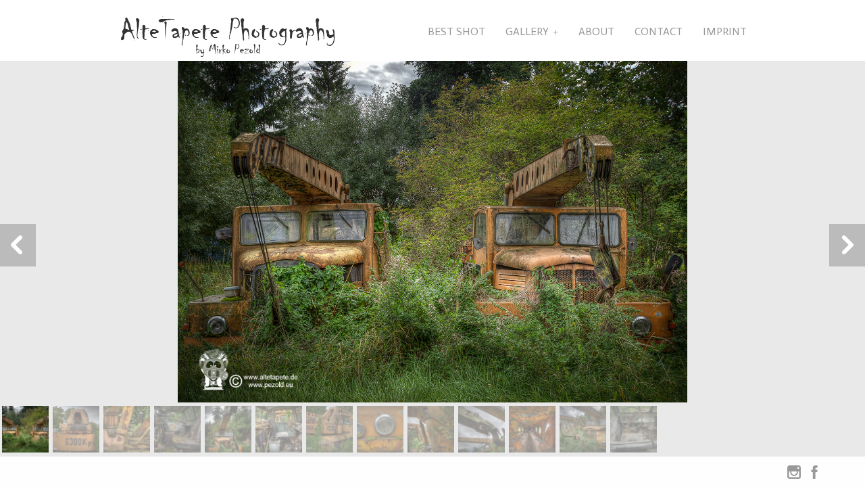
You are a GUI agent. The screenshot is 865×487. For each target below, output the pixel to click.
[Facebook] (814, 475)
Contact (659, 31)
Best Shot (456, 31)
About (596, 31)
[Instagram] (794, 475)
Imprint (725, 31)
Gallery (527, 31)
